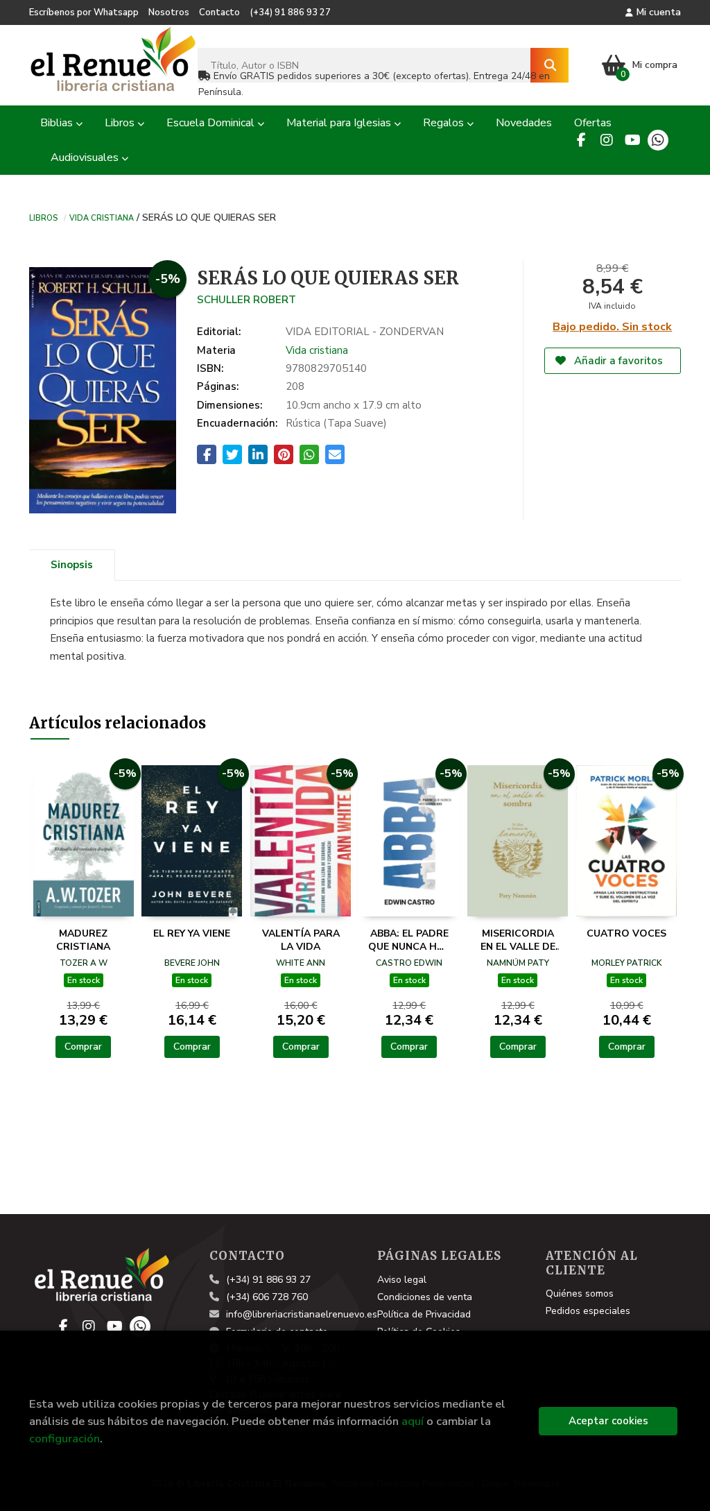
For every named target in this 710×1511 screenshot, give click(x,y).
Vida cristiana (101, 217)
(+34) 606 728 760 (267, 1297)
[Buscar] (549, 65)
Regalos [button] (445, 122)
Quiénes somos (580, 1293)
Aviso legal (401, 1279)
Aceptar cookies (608, 1421)
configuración (64, 1438)
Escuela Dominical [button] (211, 122)
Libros (43, 217)
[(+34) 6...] (658, 140)
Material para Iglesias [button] (340, 122)
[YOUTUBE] (632, 140)
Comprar (83, 1046)
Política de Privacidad (424, 1314)
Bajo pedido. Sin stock (612, 327)
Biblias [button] (58, 122)
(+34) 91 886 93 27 (290, 12)
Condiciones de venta (424, 1297)
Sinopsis (72, 565)
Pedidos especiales (588, 1310)
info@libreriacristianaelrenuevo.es (301, 1314)
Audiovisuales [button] (86, 157)
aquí (412, 1421)
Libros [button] (121, 122)
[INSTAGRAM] (606, 140)
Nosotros (168, 12)
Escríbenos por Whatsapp (84, 12)
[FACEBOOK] (581, 140)
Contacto (219, 12)
